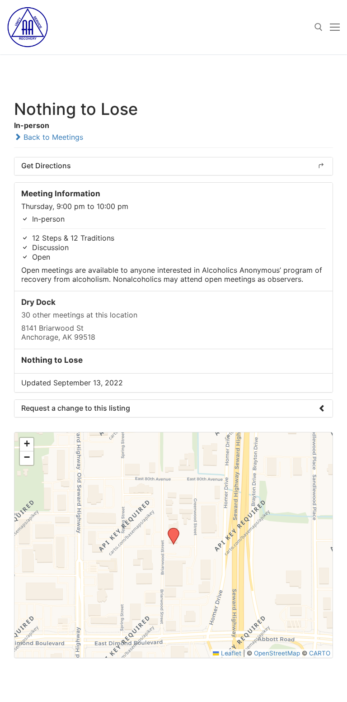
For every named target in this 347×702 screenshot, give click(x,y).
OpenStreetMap (277, 653)
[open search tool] (318, 27)
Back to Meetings (52, 137)
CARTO (319, 653)
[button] (170, 530)
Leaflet (230, 653)
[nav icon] (335, 27)
